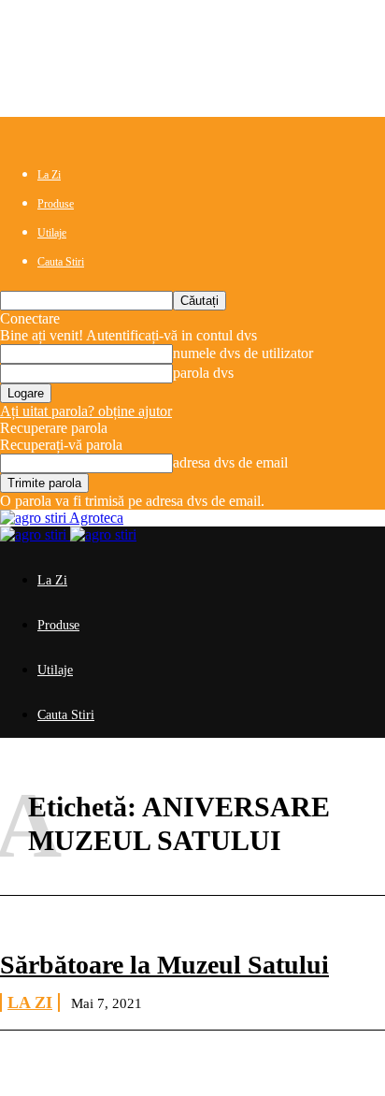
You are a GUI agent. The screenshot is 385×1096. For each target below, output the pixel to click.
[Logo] (35, 534)
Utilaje (51, 232)
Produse (55, 203)
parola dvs (203, 373)
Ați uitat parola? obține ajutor (86, 411)
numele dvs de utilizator (243, 353)
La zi (29, 1002)
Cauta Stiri (60, 261)
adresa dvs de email (230, 462)
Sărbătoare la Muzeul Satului (164, 964)
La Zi (49, 174)
